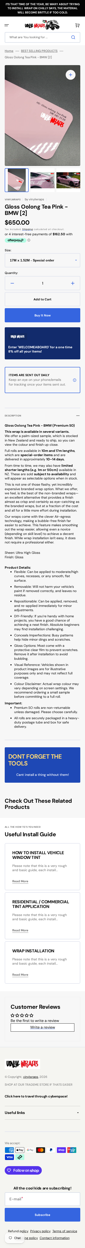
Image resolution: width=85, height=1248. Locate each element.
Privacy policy (40, 1231)
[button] (6, 25)
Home (9, 51)
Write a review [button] (42, 1027)
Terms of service (64, 1231)
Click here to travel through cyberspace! (36, 1096)
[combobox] (42, 37)
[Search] (74, 37)
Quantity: (11, 273)
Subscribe (42, 1215)
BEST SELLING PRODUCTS (39, 51)
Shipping (27, 229)
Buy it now (42, 315)
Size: (8, 250)
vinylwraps (30, 1077)
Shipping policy (27, 1238)
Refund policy (18, 1231)
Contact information (55, 1238)
